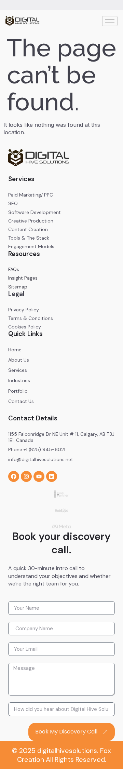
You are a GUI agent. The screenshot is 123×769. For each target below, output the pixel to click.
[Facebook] (13, 476)
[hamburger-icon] (110, 21)
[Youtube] (38, 476)
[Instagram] (26, 476)
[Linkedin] (51, 476)
